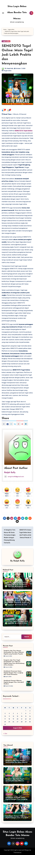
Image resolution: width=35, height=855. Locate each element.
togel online (6, 41)
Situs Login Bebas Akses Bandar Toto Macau (17, 12)
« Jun (5, 733)
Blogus (27, 850)
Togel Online (27, 130)
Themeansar (17, 852)
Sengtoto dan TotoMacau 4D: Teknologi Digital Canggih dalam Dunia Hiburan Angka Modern (17, 621)
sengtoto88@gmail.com (16, 476)
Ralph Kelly (10, 68)
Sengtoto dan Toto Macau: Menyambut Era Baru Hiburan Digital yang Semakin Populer (14, 652)
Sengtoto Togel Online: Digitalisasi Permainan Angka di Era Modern (17, 602)
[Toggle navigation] (3, 13)
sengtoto (9, 757)
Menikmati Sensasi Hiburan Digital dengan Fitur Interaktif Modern (14, 682)
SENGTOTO (19, 130)
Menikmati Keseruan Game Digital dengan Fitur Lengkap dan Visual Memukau (13, 672)
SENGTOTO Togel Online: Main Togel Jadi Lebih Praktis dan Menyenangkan (17, 54)
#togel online (7, 70)
